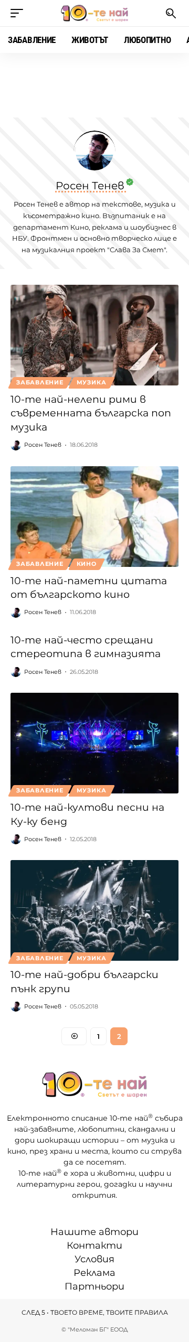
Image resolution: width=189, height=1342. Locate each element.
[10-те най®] (94, 13)
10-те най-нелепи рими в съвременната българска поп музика (90, 413)
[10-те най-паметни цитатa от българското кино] (94, 516)
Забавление (40, 382)
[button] (19, 13)
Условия (94, 1259)
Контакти (94, 1245)
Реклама (95, 1273)
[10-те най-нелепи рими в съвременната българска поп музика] (94, 335)
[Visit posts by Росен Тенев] (15, 445)
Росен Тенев (42, 444)
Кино (87, 563)
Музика (92, 382)
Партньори (94, 1286)
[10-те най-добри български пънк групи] (94, 910)
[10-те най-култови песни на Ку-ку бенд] (94, 743)
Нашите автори (94, 1232)
